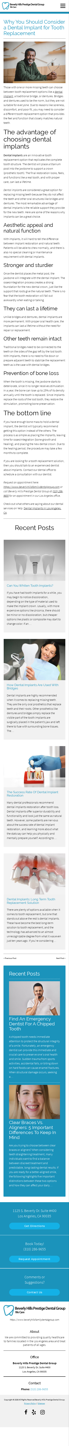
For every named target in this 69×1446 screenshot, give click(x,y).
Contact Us (34, 1292)
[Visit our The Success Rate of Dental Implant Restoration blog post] (34, 766)
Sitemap (41, 1403)
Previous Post (10, 958)
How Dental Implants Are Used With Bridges (33, 686)
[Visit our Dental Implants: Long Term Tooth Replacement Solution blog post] (34, 874)
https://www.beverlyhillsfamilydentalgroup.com (31, 487)
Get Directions (34, 1226)
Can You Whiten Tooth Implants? (30, 585)
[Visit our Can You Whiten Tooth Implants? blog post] (34, 560)
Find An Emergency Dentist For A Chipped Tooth (32, 1023)
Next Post (60, 958)
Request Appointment (34, 1259)
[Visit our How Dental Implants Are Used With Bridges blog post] (34, 659)
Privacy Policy (30, 1403)
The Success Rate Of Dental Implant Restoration (32, 793)
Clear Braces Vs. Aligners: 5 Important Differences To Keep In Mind (32, 1130)
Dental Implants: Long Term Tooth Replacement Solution (31, 900)
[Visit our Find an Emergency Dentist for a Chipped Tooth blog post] (34, 1014)
